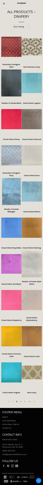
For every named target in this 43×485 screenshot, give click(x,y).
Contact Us (6, 428)
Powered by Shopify (26, 473)
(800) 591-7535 (8, 451)
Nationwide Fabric (14, 473)
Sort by (21, 22)
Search (5, 417)
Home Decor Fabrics (10, 424)
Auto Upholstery (9, 421)
